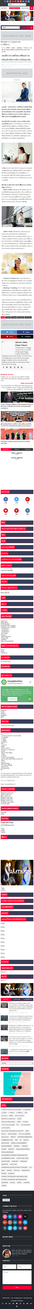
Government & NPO (8, 1158)
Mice (3, 1170)
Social (12, 1182)
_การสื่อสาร (4, 742)
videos (4, 1185)
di (20, 1140)
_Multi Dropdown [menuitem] (6, 636)
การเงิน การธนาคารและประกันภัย (11, 1109)
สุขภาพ (4, 1134)
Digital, (29, 65)
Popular (17, 999)
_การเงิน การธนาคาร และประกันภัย (11, 736)
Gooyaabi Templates (17, 1301)
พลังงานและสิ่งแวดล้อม (8, 1122)
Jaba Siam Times (8, 822)
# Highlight (21, 317)
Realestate (25, 1170)
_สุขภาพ (3, 762)
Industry (26, 48)
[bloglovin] (15, 1)
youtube (3, 713)
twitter (3, 712)
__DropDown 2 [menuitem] (5, 630)
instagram (4, 715)
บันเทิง (19, 1118)
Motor (9, 1170)
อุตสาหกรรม (5, 1137)
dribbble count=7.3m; (7, 800)
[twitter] (8, 1)
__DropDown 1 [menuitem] (5, 629)
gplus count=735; (6, 796)
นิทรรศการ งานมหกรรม (8, 1118)
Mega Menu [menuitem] (4, 622)
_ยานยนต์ (3, 756)
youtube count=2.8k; (7, 797)
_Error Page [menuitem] (4, 633)
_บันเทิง (3, 751)
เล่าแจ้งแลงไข (6, 1128)
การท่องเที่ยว (27, 1109)
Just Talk (13, 1164)
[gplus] (10, 1)
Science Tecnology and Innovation (14, 1179)
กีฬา (26, 1112)
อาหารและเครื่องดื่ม (24, 1134)
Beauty (3, 830)
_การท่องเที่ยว (4, 737)
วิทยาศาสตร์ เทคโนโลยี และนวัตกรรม (12, 1131)
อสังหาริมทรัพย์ (12, 1134)
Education (5, 1143)
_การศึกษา (4, 740)
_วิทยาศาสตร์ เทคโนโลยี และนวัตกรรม (12, 759)
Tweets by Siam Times (7, 725)
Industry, (9, 66)
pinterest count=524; (7, 799)
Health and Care (22, 1158)
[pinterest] (13, 1)
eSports (17, 1146)
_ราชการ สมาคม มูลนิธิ (7, 757)
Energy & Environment (19, 1143)
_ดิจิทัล (2, 746)
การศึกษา (11, 1112)
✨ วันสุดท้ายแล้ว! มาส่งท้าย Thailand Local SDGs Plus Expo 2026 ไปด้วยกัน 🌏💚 (20, 1050)
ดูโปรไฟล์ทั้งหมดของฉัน (7, 825)
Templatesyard (17, 1298)
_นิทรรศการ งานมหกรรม (8, 750)
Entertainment (7, 1146)
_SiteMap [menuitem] (3, 639)
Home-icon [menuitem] (4, 621)
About (2, 651)
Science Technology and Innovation (14, 1176)
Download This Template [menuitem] (8, 625)
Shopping (5, 1182)
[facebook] (5, 1)
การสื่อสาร (20, 1112)
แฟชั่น (19, 1122)
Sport (19, 1182)
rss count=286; (5, 804)
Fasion (4, 1149)
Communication (7, 1140)
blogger (6, 449)
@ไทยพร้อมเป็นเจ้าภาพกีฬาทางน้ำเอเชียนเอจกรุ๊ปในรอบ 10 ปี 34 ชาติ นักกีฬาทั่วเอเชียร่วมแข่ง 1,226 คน (16, 425)
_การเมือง (3, 739)
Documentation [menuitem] (5, 624)
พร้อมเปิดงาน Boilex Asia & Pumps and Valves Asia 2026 (15, 442)
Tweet (11, 332)
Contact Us (4, 653)
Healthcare (6, 1161)
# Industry (28, 317)
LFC (31, 1167)
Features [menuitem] (3, 635)
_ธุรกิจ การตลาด (5, 748)
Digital (13, 48)
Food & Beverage (7, 1152)
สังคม (27, 1131)
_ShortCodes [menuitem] (4, 638)
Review (4, 1173)
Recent (6, 999)
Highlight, (4, 66)
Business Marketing (25, 1137)
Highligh (15, 1161)
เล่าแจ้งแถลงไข (5, 768)
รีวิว (2, 770)
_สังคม (2, 760)
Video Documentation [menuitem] (7, 641)
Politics (17, 1170)
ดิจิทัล (8, 48)
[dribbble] (18, 1)
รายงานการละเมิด (7, 570)
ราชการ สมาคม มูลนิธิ (8, 1125)
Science (11, 1173)
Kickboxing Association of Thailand (14, 1167)
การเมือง (4, 1112)
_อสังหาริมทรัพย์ (5, 763)
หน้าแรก (3, 972)
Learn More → (16, 1255)
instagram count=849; (7, 802)
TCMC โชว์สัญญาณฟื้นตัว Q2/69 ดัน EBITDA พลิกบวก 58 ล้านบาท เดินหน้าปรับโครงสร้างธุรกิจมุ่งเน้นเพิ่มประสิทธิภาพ (17, 406)
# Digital (14, 317)
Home (3, 48)
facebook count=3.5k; (7, 793)
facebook (27, 449)
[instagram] (26, 1)
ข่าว (2, 734)
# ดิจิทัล (8, 317)
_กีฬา (2, 743)
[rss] (21, 1)
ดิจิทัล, (25, 65)
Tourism (26, 1182)
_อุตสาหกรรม (4, 766)
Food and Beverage (23, 1149)
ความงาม (4, 1115)
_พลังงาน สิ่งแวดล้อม (6, 753)
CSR (16, 1140)
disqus (17, 449)
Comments (28, 999)
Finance (11, 1149)
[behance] (23, 1)
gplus (2, 717)
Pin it (11, 337)
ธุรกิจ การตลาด (19, 1115)
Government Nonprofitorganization (14, 1155)
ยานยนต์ (25, 1122)
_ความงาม (4, 745)
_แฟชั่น (3, 754)
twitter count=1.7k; (6, 794)
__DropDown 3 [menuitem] (5, 632)
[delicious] (29, 1)
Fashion (3, 832)
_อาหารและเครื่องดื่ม (6, 765)
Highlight (19, 48)
